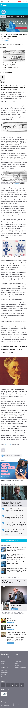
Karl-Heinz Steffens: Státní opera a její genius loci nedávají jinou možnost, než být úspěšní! (17, 570)
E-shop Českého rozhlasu (10, 577)
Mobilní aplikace (5, 677)
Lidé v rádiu (18, 661)
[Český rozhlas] (5, 1)
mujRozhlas (4, 460)
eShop (3, 663)
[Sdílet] (4, 82)
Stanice (3, 661)
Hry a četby (5, 464)
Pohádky (11, 467)
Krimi (3, 467)
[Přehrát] (2, 77)
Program (12, 7)
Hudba (3, 16)
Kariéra (16, 663)
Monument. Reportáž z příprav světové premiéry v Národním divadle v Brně (16, 549)
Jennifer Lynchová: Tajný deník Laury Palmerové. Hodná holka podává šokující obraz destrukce (14, 517)
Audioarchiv (19, 7)
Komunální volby (5, 659)
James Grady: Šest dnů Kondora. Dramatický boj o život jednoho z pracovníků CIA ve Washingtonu (12, 503)
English (24, 704)
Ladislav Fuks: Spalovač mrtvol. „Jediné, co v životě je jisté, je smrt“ (14, 510)
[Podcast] (1, 82)
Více (23, 16)
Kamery (25, 7)
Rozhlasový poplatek (20, 667)
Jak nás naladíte (19, 657)
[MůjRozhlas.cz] (3, 47)
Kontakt (17, 665)
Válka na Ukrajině (5, 657)
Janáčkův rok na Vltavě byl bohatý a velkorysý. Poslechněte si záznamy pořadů (14, 349)
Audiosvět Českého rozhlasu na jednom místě (12, 480)
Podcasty (3, 674)
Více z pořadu (6, 545)
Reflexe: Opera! (5, 40)
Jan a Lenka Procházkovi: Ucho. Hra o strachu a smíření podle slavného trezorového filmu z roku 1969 (15, 524)
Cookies (3, 704)
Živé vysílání (5, 473)
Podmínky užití (17, 704)
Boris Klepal (14, 67)
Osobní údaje (10, 704)
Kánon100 (17, 428)
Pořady (17, 16)
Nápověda (17, 659)
